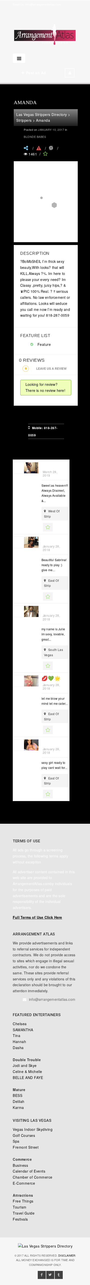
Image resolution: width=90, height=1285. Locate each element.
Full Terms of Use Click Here (37, 917)
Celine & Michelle (27, 1071)
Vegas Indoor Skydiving (32, 1129)
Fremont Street (25, 1147)
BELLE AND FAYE (28, 1077)
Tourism (19, 1207)
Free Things (23, 1201)
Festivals (20, 1219)
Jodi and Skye (25, 1065)
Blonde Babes (35, 137)
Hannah (19, 1041)
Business (20, 1165)
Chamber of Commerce (32, 1177)
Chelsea (20, 1023)
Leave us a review (51, 368)
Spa (16, 1141)
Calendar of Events (29, 1171)
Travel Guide (23, 1213)
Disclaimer (66, 1255)
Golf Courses (24, 1135)
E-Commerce (24, 1183)
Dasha (18, 1047)
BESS (17, 1095)
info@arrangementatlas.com (43, 4)
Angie (50, 465)
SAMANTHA (23, 1029)
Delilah (18, 1101)
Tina (16, 1035)
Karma (18, 1107)
